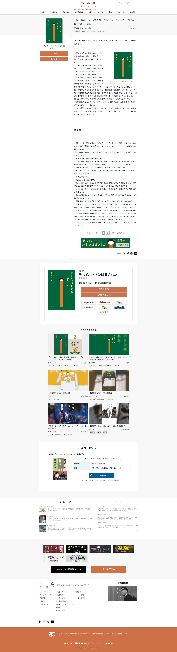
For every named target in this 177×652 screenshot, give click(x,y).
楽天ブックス (104, 302)
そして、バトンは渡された (98, 31)
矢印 (136, 530)
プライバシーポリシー (47, 595)
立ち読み (102, 289)
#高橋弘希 (92, 432)
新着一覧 (60, 592)
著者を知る (53, 12)
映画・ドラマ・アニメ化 (96, 12)
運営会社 (43, 598)
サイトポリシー (45, 592)
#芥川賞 (51, 434)
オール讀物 (80, 595)
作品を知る (66, 12)
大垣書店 (104, 312)
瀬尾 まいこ (86, 31)
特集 (110, 12)
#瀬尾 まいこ (59, 366)
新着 (43, 12)
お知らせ (43, 601)
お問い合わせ (44, 604)
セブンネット (119, 302)
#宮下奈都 (92, 399)
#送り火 (99, 432)
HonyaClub (119, 307)
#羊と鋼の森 (110, 399)
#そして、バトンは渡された (71, 366)
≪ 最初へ (90, 233)
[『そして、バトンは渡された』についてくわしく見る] (54, 30)
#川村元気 (56, 399)
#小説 (135, 29)
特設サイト (121, 12)
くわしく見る (102, 295)
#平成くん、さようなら (68, 434)
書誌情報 (132, 12)
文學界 (78, 592)
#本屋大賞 (51, 366)
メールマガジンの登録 (107, 480)
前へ (97, 233)
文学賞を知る (79, 12)
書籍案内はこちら (69, 569)
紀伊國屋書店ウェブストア (88, 307)
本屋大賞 (78, 31)
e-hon (104, 307)
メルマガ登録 (108, 569)
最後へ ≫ (121, 233)
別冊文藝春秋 (80, 598)
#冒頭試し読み (100, 399)
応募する (97, 475)
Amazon (88, 302)
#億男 (50, 399)
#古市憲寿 (57, 434)
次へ (114, 233)
